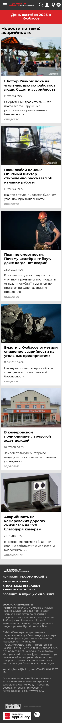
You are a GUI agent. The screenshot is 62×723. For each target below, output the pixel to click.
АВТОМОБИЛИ (13, 555)
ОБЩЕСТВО (11, 119)
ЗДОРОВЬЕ (11, 466)
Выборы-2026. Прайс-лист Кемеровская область (21, 588)
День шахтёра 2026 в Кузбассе (31, 16)
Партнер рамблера (32, 706)
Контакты (10, 576)
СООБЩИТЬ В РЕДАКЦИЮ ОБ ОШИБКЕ (28, 594)
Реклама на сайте (33, 576)
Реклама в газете (15, 581)
